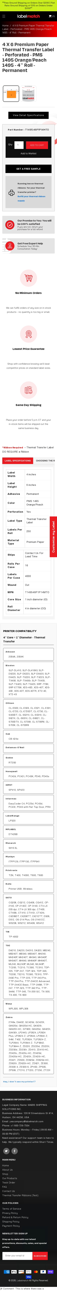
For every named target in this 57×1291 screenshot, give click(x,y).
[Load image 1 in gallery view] (11, 94)
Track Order (8, 1182)
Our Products (9, 1178)
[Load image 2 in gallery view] (28, 94)
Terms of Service (11, 1208)
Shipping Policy (10, 1221)
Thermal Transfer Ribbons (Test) (20, 1195)
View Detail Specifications (28, 115)
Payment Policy (11, 1225)
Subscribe (40, 1256)
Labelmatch (23, 1280)
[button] (3, 16)
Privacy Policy (10, 1213)
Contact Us (8, 1191)
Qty (10, 145)
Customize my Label (53, 537)
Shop (5, 1174)
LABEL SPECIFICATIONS (18, 460)
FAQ (4, 1186)
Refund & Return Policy (15, 1217)
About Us (7, 1169)
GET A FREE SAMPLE (28, 168)
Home (5, 25)
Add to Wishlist (28, 153)
